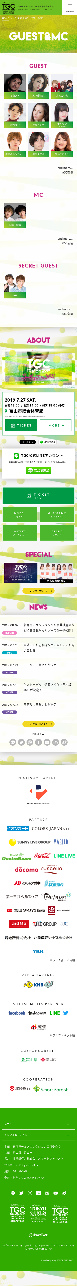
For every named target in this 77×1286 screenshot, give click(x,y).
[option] (20, 573)
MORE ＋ (57, 425)
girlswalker (31, 1165)
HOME (5, 18)
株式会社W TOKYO (32, 1177)
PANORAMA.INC (64, 1260)
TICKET (24, 425)
